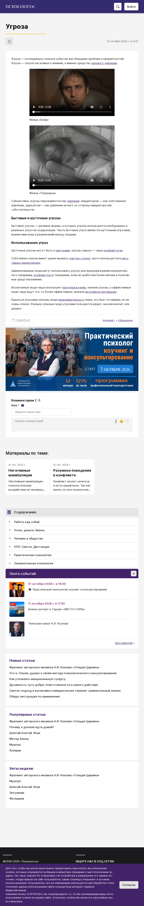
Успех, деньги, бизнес (29, 530)
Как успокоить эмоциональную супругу (37, 679)
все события (124, 643)
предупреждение (74, 287)
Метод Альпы (19, 739)
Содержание (25, 512)
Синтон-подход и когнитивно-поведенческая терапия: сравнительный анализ (65, 690)
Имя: (17, 405)
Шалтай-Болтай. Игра (24, 733)
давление (73, 201)
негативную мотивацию (101, 292)
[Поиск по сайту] (118, 6)
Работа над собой (26, 522)
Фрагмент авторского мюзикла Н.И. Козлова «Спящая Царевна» (54, 667)
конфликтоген (113, 250)
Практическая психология (32, 555)
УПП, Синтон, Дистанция (31, 547)
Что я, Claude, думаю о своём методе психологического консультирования (63, 673)
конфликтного (43, 275)
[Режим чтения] (9, 41)
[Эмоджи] (121, 421)
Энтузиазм (16, 792)
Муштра (15, 744)
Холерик (15, 750)
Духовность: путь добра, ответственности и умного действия (53, 685)
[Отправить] (127, 421)
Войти (131, 6)
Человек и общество (28, 538)
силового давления (104, 63)
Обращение (125, 320)
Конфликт (109, 320)
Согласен (129, 885)
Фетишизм (16, 798)
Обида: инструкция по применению (34, 696)
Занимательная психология (33, 563)
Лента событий (22, 573)
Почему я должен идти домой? (31, 727)
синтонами (63, 250)
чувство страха (79, 258)
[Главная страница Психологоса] (22, 6)
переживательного (71, 299)
